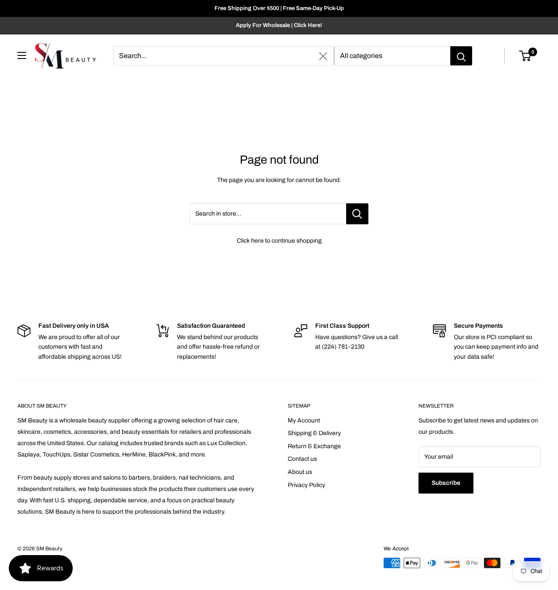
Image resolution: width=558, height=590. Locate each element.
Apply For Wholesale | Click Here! (279, 25)
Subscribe (446, 483)
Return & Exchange (314, 446)
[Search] (461, 55)
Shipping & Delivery (314, 433)
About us (300, 472)
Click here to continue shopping (279, 240)
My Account (304, 420)
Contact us (302, 459)
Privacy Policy (306, 485)
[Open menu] (21, 55)
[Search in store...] (357, 213)
